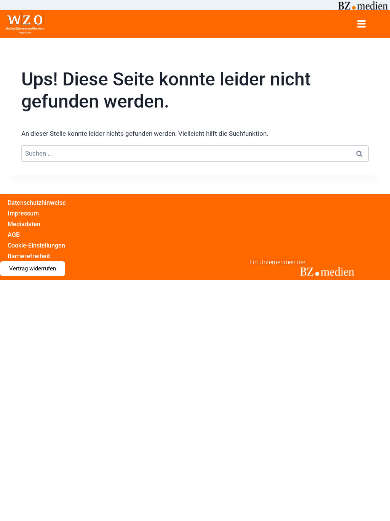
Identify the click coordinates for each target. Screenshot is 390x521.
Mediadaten (24, 224)
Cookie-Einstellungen (36, 245)
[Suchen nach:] (195, 153)
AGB (14, 234)
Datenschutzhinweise (37, 202)
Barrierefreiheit (29, 256)
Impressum (23, 213)
